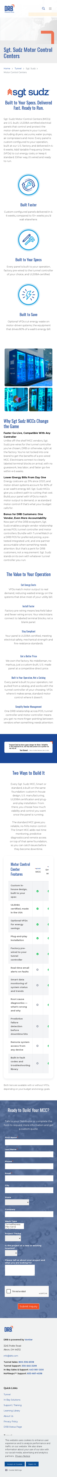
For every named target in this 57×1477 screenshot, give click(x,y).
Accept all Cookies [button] (14, 1464)
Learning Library (12, 1410)
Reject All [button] (32, 1464)
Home (7, 68)
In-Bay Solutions (12, 1399)
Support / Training (13, 1405)
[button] (13, 1470)
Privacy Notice (22, 1456)
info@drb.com (11, 1355)
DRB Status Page (13, 1427)
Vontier (29, 1339)
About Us (8, 1416)
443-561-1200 (36, 1369)
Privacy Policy (11, 1421)
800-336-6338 (26, 1362)
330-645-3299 (29, 1365)
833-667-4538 (34, 1373)
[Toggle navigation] (50, 8)
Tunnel (18, 68)
